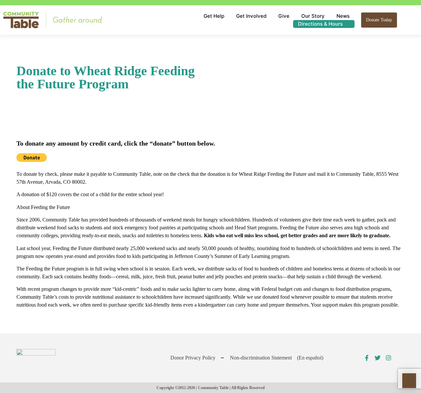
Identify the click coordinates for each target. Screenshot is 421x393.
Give (283, 16)
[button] (405, 20)
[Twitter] (378, 358)
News (343, 16)
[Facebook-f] (367, 358)
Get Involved (251, 16)
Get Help (214, 16)
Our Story (313, 16)
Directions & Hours (320, 24)
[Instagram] (388, 358)
